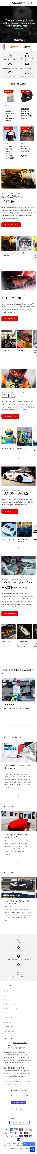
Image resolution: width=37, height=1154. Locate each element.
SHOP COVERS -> (9, 511)
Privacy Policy (8, 1013)
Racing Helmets (22, 350)
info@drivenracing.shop (20, 1043)
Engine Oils (21, 253)
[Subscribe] (27, 1095)
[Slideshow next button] (34, 695)
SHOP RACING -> (9, 319)
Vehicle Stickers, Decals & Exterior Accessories (23, 644)
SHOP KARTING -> (10, 416)
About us (6, 995)
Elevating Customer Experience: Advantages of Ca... (16, 835)
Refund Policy (8, 1018)
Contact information (24, 1148)
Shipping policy (13, 1148)
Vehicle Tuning (6, 642)
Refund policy (11, 1145)
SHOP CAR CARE (9, 613)
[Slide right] (23, 263)
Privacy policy (20, 1145)
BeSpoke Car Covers (8, 539)
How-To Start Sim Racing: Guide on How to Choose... (18, 902)
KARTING (8, 395)
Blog (5, 1000)
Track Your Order (9, 1031)
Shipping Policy (8, 1022)
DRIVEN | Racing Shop (17, 1143)
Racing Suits (5, 350)
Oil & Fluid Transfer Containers (8, 254)
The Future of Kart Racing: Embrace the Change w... (18, 766)
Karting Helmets (23, 448)
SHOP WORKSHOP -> (11, 225)
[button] (4, 3)
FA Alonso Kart (6, 448)
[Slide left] (14, 263)
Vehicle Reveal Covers (22, 540)
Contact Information (10, 1004)
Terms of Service (9, 1027)
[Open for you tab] (32, 1149)
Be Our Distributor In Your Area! (13, 1009)
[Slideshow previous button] (2, 695)
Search (6, 991)
